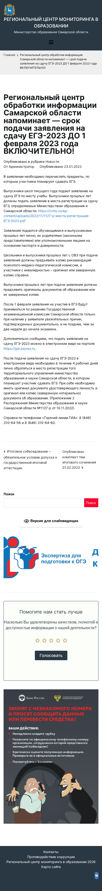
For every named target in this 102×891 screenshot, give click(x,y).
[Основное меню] (51, 42)
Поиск (9, 494)
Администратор (21, 166)
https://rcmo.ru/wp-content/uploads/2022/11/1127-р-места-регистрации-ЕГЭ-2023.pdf (46, 216)
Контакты (51, 852)
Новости (52, 161)
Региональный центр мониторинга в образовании (46, 862)
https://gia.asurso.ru (19, 348)
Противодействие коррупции (51, 857)
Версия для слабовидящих (53, 521)
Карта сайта (51, 867)
